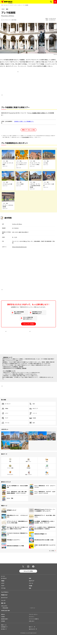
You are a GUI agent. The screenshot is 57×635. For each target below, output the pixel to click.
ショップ (47, 474)
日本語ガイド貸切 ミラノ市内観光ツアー (24, 121)
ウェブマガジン (4, 592)
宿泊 (47, 461)
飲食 (10, 461)
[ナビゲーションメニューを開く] (55, 2)
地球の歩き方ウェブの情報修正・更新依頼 (13, 366)
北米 (34, 403)
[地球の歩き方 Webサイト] (6, 1)
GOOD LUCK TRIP (5, 610)
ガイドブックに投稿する (34, 618)
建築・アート (28, 461)
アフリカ (7, 422)
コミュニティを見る (28, 324)
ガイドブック (4, 597)
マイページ (32, 608)
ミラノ (15, 5)
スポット (20, 5)
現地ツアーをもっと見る (28, 130)
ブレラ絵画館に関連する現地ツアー (38, 113)
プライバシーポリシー (33, 614)
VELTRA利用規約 (25, 137)
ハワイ (6, 413)
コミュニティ (4, 606)
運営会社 (3, 614)
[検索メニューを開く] (51, 2)
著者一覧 (3, 603)
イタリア (11, 5)
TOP (2, 5)
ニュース (3, 600)
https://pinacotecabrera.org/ (19, 247)
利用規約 (3, 616)
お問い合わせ (31, 621)
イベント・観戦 (10, 468)
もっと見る (51, 550)
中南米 (6, 408)
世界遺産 (28, 468)
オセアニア (35, 408)
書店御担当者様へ (4, 618)
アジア (6, 418)
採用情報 (3, 621)
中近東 (34, 418)
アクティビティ (10, 474)
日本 (34, 422)
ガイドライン (31, 616)
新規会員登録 (5, 608)
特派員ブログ (4, 595)
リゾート (35, 413)
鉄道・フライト (28, 474)
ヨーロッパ (6, 5)
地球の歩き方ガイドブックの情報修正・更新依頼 (14, 368)
